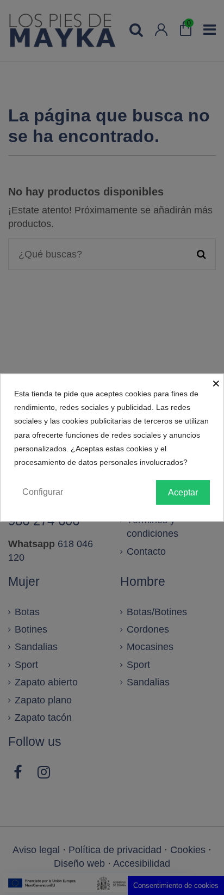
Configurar (42, 491)
